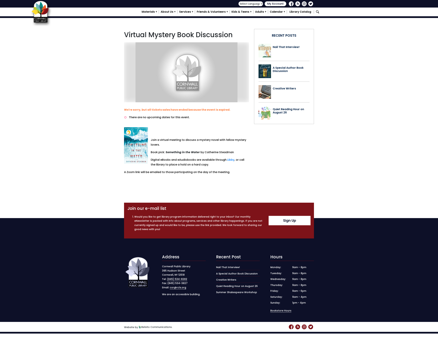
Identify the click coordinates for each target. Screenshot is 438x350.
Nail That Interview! (286, 47)
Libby (230, 160)
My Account (275, 4)
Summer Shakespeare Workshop (236, 292)
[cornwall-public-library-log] (41, 12)
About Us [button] (167, 12)
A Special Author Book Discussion (288, 69)
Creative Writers (284, 88)
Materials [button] (148, 12)
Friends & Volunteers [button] (211, 12)
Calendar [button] (276, 12)
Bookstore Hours (280, 310)
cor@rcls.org (178, 287)
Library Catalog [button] (300, 12)
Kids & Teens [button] (240, 12)
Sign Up (289, 220)
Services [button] (185, 12)
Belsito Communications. (156, 327)
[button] (318, 12)
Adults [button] (259, 12)
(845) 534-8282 (177, 279)
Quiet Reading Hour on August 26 (288, 110)
